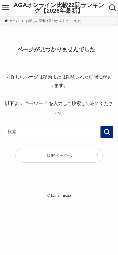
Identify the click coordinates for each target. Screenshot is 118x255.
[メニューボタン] (5, 8)
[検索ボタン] (113, 8)
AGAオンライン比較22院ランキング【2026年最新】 (59, 8)
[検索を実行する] (106, 132)
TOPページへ (59, 155)
